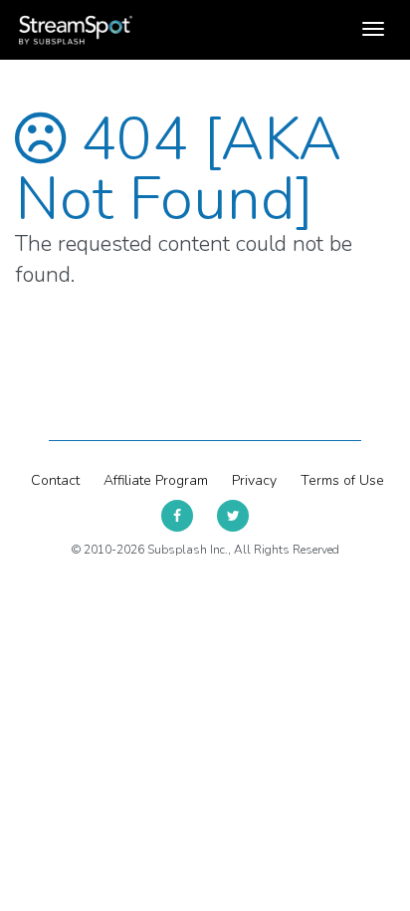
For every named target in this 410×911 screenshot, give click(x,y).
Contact (55, 480)
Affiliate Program (155, 480)
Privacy (254, 480)
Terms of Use (342, 480)
